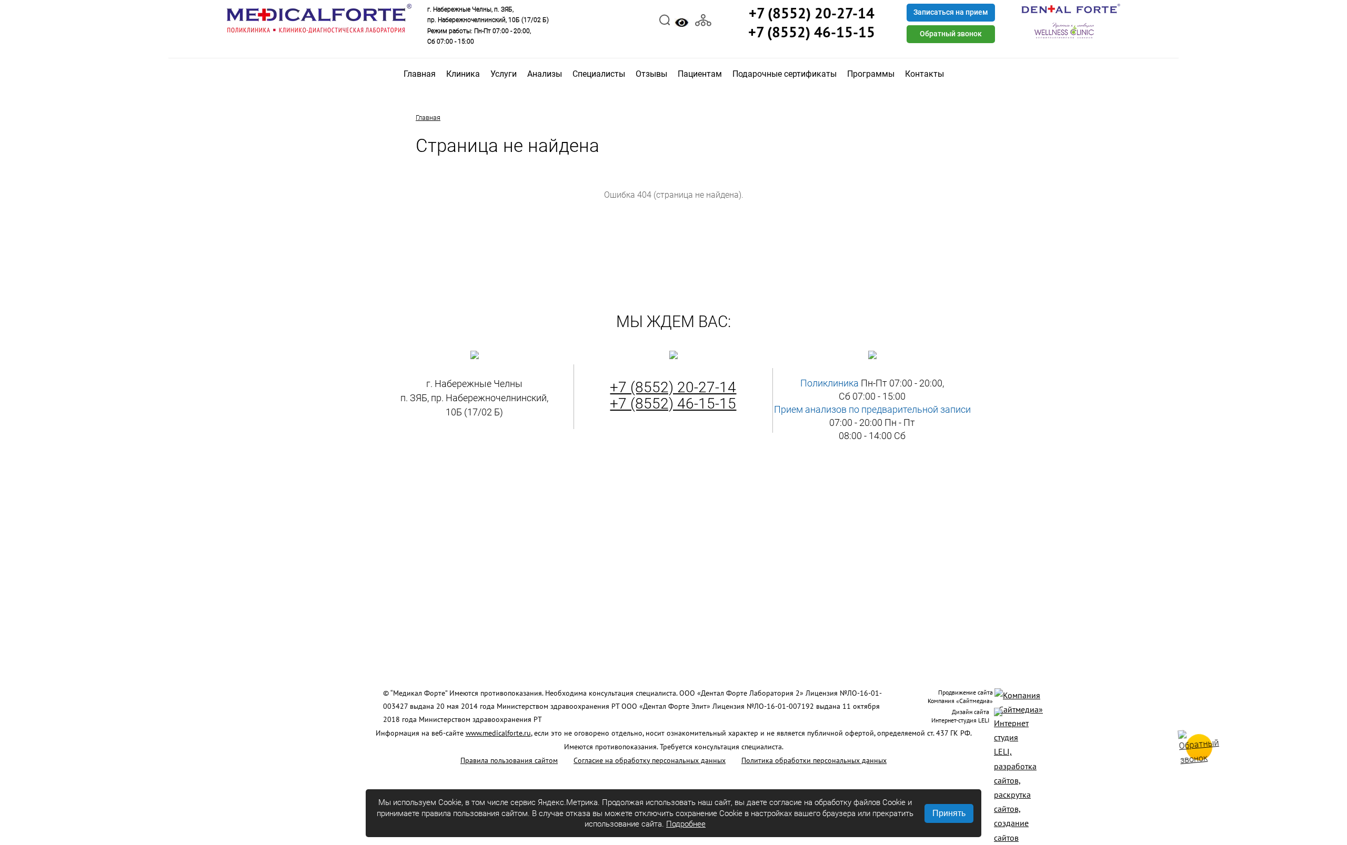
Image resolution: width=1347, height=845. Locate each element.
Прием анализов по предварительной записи (872, 409)
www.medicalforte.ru (498, 733)
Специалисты (598, 74)
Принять (949, 813)
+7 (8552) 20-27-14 (673, 387)
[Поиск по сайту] (664, 19)
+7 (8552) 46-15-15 (673, 403)
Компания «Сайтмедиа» (960, 701)
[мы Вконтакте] (610, 19)
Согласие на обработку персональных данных (650, 760)
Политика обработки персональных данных (814, 760)
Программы (870, 74)
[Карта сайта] (703, 19)
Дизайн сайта (970, 712)
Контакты (924, 74)
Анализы (544, 74)
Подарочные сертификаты (784, 74)
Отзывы (651, 74)
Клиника (463, 74)
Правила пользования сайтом (509, 760)
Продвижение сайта (965, 692)
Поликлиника (829, 383)
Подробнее (686, 824)
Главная (420, 74)
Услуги (503, 74)
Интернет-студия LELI (960, 720)
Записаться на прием (950, 12)
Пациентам (700, 74)
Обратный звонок (951, 33)
